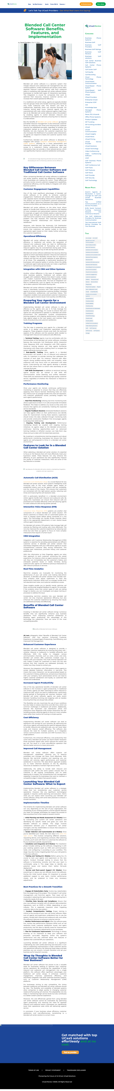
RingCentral (88, 284)
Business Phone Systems (91, 257)
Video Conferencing (92, 151)
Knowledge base (91, 107)
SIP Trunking (89, 122)
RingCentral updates (90, 286)
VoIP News (89, 173)
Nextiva (87, 281)
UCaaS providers (90, 301)
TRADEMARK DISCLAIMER (76, 1070)
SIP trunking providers (93, 124)
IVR (86, 105)
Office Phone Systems (93, 117)
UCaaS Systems (89, 313)
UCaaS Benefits (94, 291)
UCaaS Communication (91, 130)
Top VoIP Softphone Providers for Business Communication (93, 218)
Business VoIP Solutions (91, 264)
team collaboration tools (91, 289)
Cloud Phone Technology (93, 78)
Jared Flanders (25, 42)
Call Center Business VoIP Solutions (93, 61)
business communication (92, 249)
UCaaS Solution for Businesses (93, 308)
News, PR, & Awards (92, 114)
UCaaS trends (89, 318)
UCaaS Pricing (90, 139)
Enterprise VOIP (90, 102)
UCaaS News (89, 136)
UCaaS (87, 127)
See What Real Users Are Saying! (75, 10)
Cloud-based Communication (91, 82)
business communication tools (93, 254)
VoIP (87, 328)
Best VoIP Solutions (90, 247)
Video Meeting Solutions (91, 325)
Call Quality (89, 72)
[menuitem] (29, 4)
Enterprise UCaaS (91, 100)
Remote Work (94, 281)
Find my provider (70, 1052)
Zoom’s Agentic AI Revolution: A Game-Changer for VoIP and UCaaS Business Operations (93, 195)
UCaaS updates (89, 320)
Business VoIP (90, 42)
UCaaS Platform (89, 298)
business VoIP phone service (92, 262)
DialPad (87, 279)
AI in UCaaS (88, 238)
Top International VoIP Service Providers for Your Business (93, 224)
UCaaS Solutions (91, 146)
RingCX (98, 286)
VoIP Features (90, 170)
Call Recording (90, 74)
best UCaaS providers (91, 244)
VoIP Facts (89, 168)
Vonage (87, 333)
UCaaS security (89, 306)
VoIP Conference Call (92, 165)
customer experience (91, 277)
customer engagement (91, 274)
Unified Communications (92, 323)
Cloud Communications (91, 272)
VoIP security (89, 330)
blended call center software (48, 122)
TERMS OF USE (33, 1070)
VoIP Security (89, 178)
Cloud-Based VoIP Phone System (93, 91)
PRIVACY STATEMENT (53, 1070)
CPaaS (87, 95)
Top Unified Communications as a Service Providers (93, 204)
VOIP (87, 158)
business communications (92, 252)
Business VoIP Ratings (93, 49)
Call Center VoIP (91, 69)
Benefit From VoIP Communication (90, 241)
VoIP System (97, 330)
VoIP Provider (90, 175)
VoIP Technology (91, 180)
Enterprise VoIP (94, 279)
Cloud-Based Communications (93, 267)
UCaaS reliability (89, 303)
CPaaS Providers (91, 97)
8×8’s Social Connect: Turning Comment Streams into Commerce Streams (93, 211)
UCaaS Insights (90, 134)
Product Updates (91, 119)
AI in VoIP (95, 238)
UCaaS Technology (91, 148)
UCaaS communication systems (91, 295)
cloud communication (91, 269)
